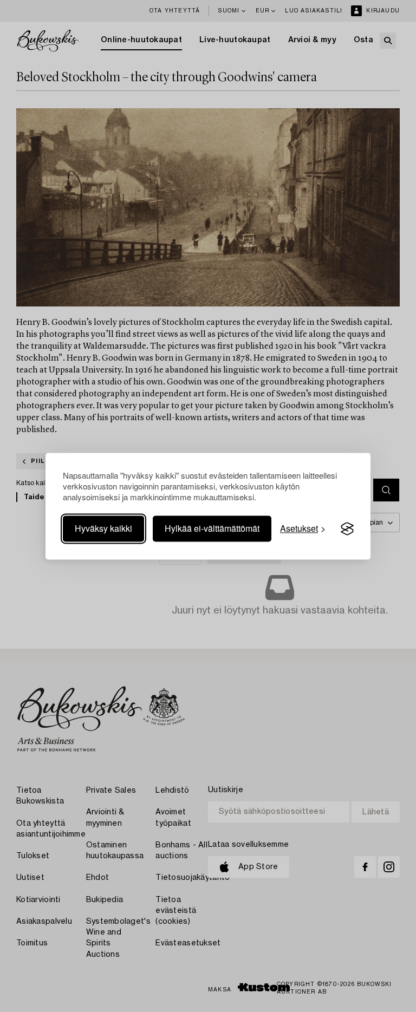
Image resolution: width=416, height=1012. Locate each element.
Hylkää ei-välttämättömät (212, 529)
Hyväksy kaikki (103, 529)
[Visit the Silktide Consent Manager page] (347, 529)
